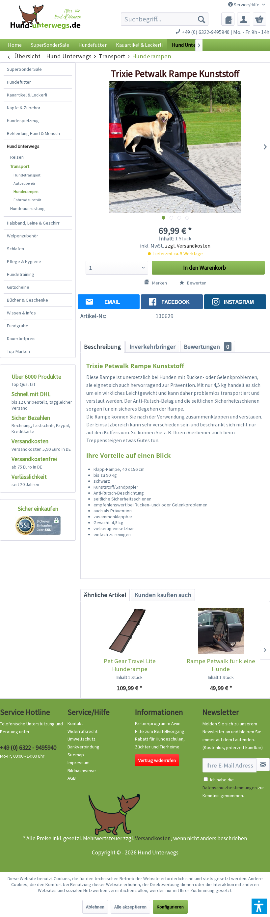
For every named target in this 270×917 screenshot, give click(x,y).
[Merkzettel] (227, 19)
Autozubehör (24, 183)
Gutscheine (18, 287)
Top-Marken (18, 351)
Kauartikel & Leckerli (27, 95)
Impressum (79, 763)
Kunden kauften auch (163, 595)
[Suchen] (201, 19)
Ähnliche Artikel (105, 595)
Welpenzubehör (22, 236)
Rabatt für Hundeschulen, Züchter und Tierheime (160, 743)
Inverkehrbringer (152, 346)
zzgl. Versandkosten (187, 245)
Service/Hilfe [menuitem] (246, 5)
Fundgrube (17, 326)
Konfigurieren (170, 907)
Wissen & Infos (21, 313)
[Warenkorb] (259, 19)
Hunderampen (26, 191)
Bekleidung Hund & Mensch (33, 133)
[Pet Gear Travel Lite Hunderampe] (129, 631)
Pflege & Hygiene (24, 261)
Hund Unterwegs (23, 146)
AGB (72, 778)
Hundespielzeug (23, 120)
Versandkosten (153, 838)
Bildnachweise (82, 770)
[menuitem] (165, 19)
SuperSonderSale (24, 69)
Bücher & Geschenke (27, 300)
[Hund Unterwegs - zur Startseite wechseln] (46, 23)
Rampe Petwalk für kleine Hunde (221, 665)
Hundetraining (20, 274)
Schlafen (15, 249)
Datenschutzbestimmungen (229, 788)
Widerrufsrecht (82, 731)
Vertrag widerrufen (157, 760)
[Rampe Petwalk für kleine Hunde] (220, 631)
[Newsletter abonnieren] (263, 764)
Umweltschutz (81, 739)
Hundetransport (27, 175)
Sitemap (76, 755)
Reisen (17, 157)
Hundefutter (19, 82)
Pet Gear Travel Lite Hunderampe (130, 665)
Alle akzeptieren (130, 907)
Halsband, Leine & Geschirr (33, 223)
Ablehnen (95, 907)
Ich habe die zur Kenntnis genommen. (233, 787)
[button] (259, 906)
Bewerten (196, 283)
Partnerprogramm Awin (157, 723)
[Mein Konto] (243, 19)
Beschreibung (102, 346)
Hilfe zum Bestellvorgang (159, 731)
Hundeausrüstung (27, 208)
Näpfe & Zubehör (23, 108)
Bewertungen (206, 346)
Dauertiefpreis (21, 338)
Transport (19, 166)
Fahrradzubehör (27, 199)
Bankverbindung (83, 747)
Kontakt (75, 723)
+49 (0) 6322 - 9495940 (28, 747)
